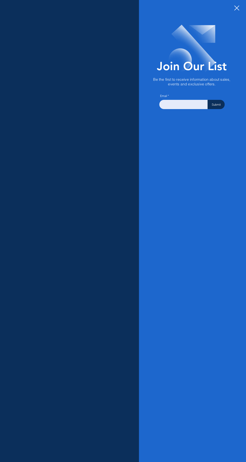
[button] (236, 8)
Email (163, 95)
